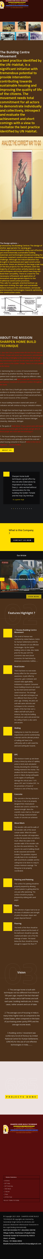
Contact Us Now (22, 540)
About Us (7, 450)
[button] (12, 508)
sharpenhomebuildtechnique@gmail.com (24, 1244)
